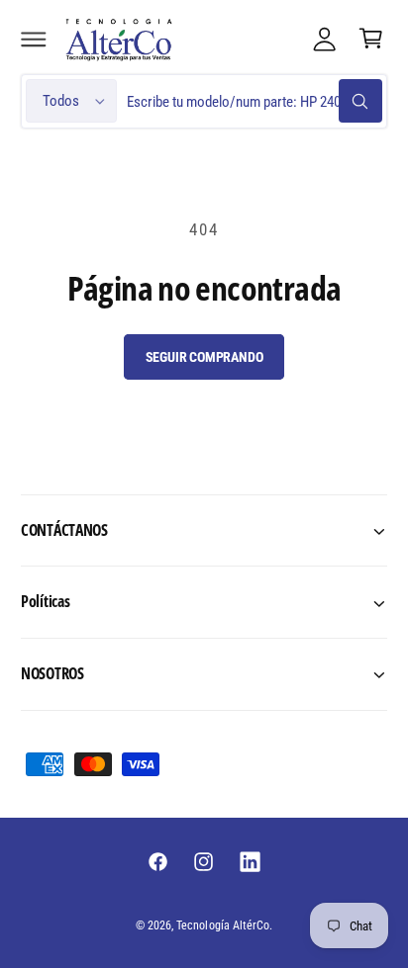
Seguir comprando (204, 357)
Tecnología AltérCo (222, 925)
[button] (33, 38)
